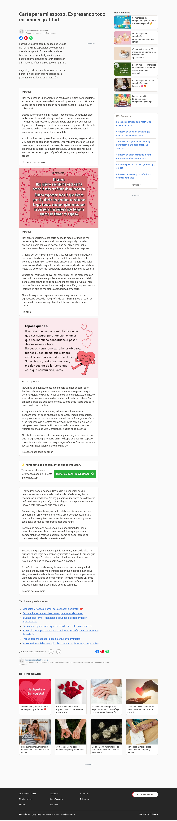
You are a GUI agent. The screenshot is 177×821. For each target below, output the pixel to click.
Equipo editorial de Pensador (36, 660)
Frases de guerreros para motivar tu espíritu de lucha (133, 124)
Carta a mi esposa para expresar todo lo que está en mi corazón (57, 626)
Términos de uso (26, 799)
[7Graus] (155, 814)
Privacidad (84, 799)
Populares (54, 794)
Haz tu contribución (145, 794)
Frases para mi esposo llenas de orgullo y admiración (51, 638)
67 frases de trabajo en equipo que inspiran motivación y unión (133, 133)
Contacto (84, 794)
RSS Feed (54, 805)
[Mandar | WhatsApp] (31, 38)
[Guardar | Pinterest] (26, 38)
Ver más (135, 185)
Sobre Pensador (56, 799)
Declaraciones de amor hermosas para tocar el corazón (53, 613)
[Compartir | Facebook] (21, 38)
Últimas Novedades (27, 794)
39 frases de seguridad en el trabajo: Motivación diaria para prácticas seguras (134, 145)
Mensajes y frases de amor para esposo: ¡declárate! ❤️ (53, 608)
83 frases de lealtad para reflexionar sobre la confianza (133, 176)
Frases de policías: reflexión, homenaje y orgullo (136, 166)
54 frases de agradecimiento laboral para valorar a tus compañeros (133, 156)
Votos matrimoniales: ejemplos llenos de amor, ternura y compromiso (60, 643)
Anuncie (22, 805)
